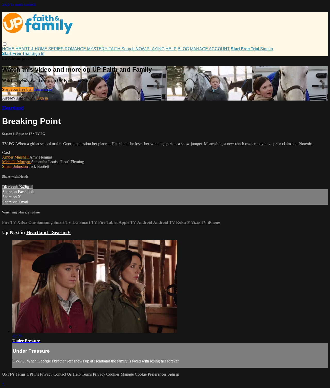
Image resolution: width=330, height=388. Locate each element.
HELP (171, 49)
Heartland (13, 108)
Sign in (266, 49)
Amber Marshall (15, 157)
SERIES (56, 49)
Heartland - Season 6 (48, 232)
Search (128, 49)
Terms (87, 374)
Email (28, 187)
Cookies (113, 374)
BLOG (183, 49)
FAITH (115, 49)
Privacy (99, 374)
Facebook (10, 187)
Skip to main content (19, 4)
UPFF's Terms (14, 374)
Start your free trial (18, 89)
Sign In (37, 53)
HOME (8, 49)
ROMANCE (76, 49)
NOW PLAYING (150, 49)
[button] (4, 44)
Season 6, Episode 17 (17, 134)
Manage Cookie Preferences (144, 374)
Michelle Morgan (16, 162)
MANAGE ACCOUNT (210, 49)
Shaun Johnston (15, 166)
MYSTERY (98, 49)
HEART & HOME (31, 49)
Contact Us (62, 374)
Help (77, 374)
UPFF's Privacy (39, 374)
